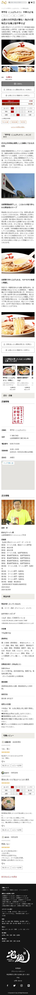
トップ (3, 8)
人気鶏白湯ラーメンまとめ (19, 901)
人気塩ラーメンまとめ (21, 896)
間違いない (5, 844)
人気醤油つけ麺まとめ (27, 903)
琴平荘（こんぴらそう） (13, 8)
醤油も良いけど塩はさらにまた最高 (15, 780)
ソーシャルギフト (23, 890)
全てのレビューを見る (9, 876)
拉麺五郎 (8, 742)
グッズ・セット (26, 923)
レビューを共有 (16, 765)
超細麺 (3, 941)
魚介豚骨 (22, 921)
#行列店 (23, 122)
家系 (7, 923)
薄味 (7, 935)
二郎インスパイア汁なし (8, 913)
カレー (27, 913)
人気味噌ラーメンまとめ (8, 898)
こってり (20, 929)
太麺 (14, 941)
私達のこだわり (14, 890)
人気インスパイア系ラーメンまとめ (11, 903)
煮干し (27, 921)
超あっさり (5, 929)
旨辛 (11, 923)
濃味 (14, 935)
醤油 (3, 921)
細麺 (7, 941)
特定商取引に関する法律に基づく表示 (18, 974)
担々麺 (15, 923)
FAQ (18, 977)
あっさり (11, 929)
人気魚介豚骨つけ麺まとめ (9, 905)
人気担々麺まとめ (6, 901)
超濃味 (18, 935)
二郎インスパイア (22, 911)
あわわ (7, 837)
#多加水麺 (14, 122)
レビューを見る (18, 127)
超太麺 (18, 941)
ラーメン (4, 911)
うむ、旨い (5, 749)
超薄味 (3, 935)
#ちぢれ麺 (5, 122)
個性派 (19, 923)
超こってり (26, 929)
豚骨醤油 (16, 921)
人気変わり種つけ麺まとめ (24, 905)
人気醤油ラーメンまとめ (8, 896)
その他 (3, 915)
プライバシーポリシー (18, 971)
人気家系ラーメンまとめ (24, 900)
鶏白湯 (3, 923)
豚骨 (12, 921)
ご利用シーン (5, 890)
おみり (7, 773)
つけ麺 (9, 911)
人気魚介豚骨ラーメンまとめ (9, 900)
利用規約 (18, 968)
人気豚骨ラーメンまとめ (22, 898)
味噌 (8, 921)
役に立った (5, 765)
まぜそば (14, 911)
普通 (15, 929)
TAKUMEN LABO (20, 913)
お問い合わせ (18, 980)
